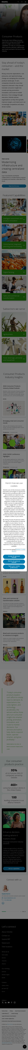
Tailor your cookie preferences (14, 566)
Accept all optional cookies (14, 556)
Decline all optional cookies (14, 561)
